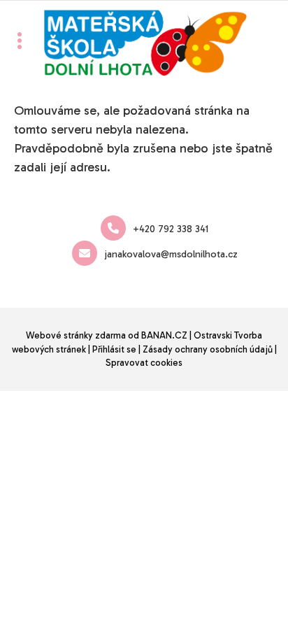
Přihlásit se (114, 349)
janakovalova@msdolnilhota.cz (171, 254)
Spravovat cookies (144, 362)
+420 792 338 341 (170, 229)
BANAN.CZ (164, 335)
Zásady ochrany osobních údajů (208, 349)
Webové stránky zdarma (76, 335)
